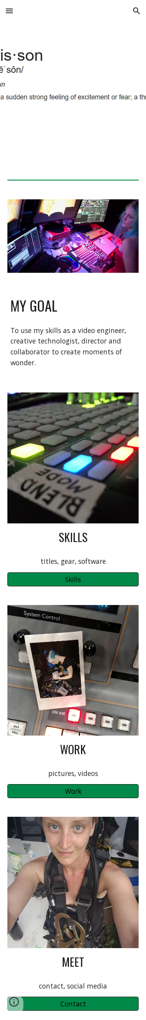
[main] (73, 305)
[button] (9, 10)
